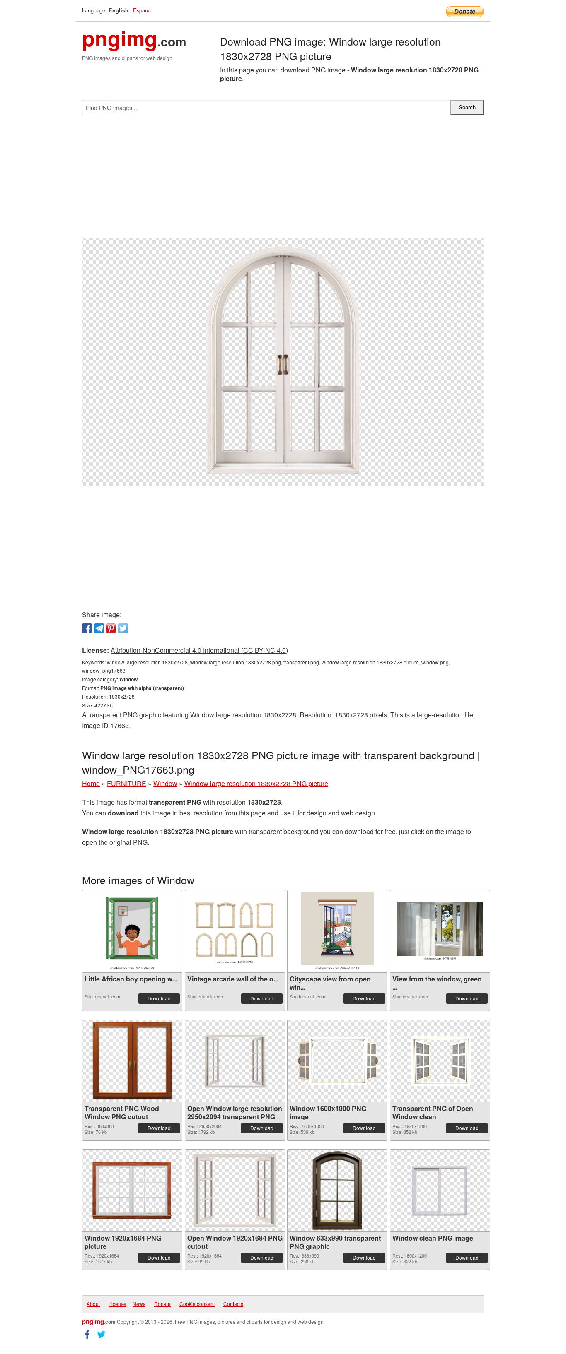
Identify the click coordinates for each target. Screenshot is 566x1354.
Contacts (233, 1303)
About (93, 1303)
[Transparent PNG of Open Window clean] (440, 1061)
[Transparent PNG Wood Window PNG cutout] (132, 1061)
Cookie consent (197, 1303)
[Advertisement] (283, 180)
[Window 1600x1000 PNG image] (337, 1061)
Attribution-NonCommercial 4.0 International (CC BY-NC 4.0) (199, 650)
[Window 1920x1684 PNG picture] (132, 1190)
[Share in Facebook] (87, 628)
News (139, 1303)
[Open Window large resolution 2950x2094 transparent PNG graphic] (235, 1061)
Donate (162, 1303)
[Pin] (111, 628)
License (117, 1303)
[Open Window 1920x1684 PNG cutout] (235, 1190)
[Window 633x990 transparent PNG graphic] (337, 1190)
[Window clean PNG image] (440, 1190)
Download (159, 998)
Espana (142, 10)
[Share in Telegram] (99, 628)
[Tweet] (123, 628)
